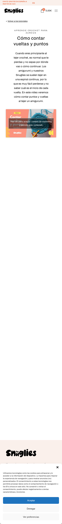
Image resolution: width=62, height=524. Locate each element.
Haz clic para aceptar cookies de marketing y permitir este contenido (31, 123)
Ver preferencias (31, 517)
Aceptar (31, 500)
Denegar (31, 508)
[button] (57, 467)
